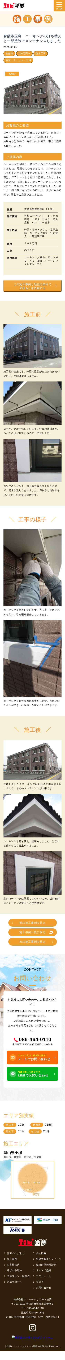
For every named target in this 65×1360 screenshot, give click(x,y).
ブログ (40, 1281)
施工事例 (12, 1259)
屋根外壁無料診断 (46, 1264)
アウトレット (43, 1276)
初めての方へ (14, 1281)
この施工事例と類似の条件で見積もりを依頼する (32, 286)
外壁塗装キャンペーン (49, 1259)
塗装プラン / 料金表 (18, 1276)
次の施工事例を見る (32, 942)
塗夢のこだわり (16, 1253)
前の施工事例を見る (32, 923)
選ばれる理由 (14, 1270)
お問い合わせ (43, 1287)
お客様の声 (13, 1264)
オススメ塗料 (43, 1270)
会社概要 (41, 1253)
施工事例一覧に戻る (32, 932)
